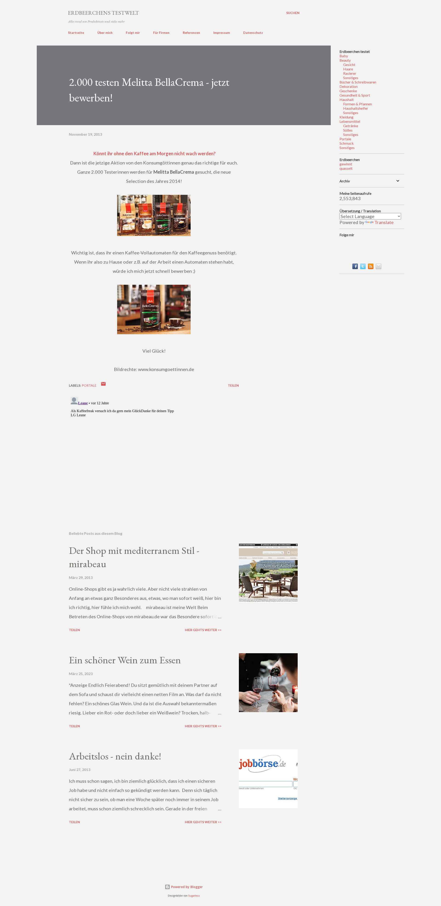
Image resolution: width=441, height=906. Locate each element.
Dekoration (348, 86)
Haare (348, 69)
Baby (343, 56)
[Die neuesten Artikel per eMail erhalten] (378, 267)
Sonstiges (350, 77)
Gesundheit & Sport (354, 95)
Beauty (345, 60)
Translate (384, 222)
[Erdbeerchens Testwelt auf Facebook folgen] (355, 267)
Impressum (221, 33)
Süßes (348, 130)
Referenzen (191, 33)
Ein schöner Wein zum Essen (125, 659)
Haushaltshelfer (355, 108)
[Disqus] (154, 452)
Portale (345, 139)
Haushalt (346, 99)
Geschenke (348, 91)
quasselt (346, 168)
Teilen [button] (233, 385)
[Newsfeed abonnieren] (370, 267)
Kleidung (346, 117)
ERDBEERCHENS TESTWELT (103, 12)
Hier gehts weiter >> (203, 630)
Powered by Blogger (186, 887)
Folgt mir (133, 33)
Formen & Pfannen (357, 104)
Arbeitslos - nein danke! (115, 755)
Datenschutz (253, 33)
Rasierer (349, 73)
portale (89, 385)
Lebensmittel (349, 121)
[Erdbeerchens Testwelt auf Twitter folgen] (363, 267)
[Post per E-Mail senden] (103, 385)
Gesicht (349, 64)
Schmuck (346, 143)
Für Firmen (161, 33)
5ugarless (194, 895)
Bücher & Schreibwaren (357, 82)
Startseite (76, 33)
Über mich (105, 33)
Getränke (350, 126)
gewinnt (345, 164)
